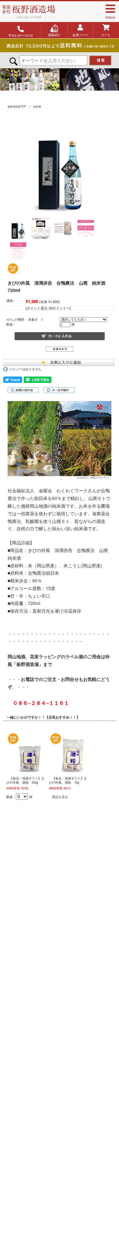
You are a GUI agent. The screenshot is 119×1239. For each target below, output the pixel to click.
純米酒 (37, 106)
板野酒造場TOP (17, 106)
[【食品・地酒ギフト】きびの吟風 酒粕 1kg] (72, 752)
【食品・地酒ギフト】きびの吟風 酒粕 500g (25, 780)
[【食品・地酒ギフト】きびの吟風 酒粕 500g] (30, 752)
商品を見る (60, 797)
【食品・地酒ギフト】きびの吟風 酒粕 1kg (68, 780)
